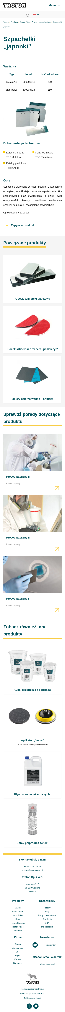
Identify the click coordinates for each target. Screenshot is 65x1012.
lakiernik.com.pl (47, 964)
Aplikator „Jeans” (32, 723)
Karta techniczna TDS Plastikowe (44, 154)
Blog (47, 911)
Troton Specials (17, 923)
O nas (18, 944)
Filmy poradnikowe (47, 915)
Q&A (47, 923)
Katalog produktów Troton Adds (16, 165)
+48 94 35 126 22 (32, 866)
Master (18, 907)
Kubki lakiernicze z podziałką (32, 670)
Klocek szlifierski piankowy (32, 279)
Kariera (17, 959)
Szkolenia (47, 919)
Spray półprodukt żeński (32, 823)
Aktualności (17, 948)
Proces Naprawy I (32, 585)
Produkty (14, 22)
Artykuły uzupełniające (41, 22)
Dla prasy (17, 963)
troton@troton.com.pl (32, 870)
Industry (18, 930)
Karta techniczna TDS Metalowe (15, 154)
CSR (18, 951)
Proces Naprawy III (32, 463)
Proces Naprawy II (32, 524)
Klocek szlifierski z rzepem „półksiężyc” (32, 329)
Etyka (18, 955)
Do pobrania (47, 927)
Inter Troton (17, 911)
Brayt (17, 919)
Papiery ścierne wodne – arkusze (32, 379)
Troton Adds (25, 22)
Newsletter (51, 945)
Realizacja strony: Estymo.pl (32, 989)
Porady (47, 907)
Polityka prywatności (32, 998)
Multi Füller (18, 915)
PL (38, 14)
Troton (6, 22)
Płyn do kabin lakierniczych (32, 775)
